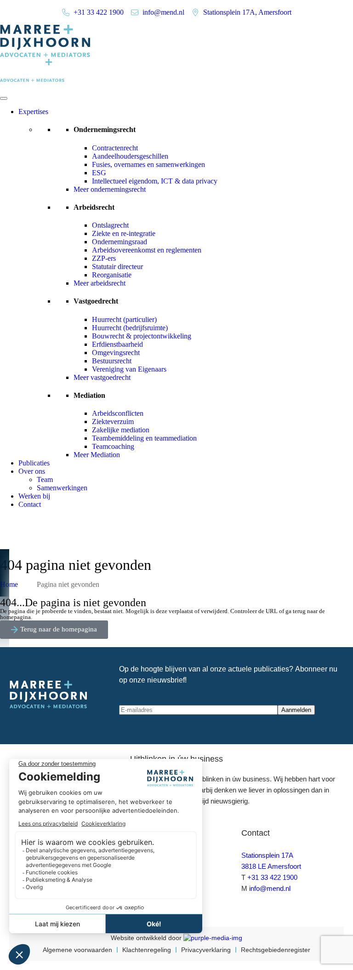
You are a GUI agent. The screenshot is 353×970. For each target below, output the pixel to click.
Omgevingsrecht (116, 352)
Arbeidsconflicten (117, 413)
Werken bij (34, 496)
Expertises (33, 111)
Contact (29, 504)
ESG (99, 173)
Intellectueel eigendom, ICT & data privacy (154, 181)
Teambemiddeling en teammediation (144, 438)
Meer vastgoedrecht (102, 377)
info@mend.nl (269, 888)
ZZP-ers (104, 258)
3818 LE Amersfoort (271, 866)
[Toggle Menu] (3, 98)
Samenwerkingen (62, 488)
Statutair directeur (117, 266)
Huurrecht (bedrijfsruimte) (130, 328)
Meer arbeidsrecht (99, 283)
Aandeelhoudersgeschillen (130, 156)
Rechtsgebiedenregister (275, 949)
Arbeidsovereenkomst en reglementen (146, 250)
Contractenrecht (115, 148)
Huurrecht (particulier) (124, 319)
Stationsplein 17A (267, 855)
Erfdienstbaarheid (117, 344)
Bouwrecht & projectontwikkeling (141, 336)
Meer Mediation (97, 455)
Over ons (31, 471)
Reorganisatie (111, 275)
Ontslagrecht (110, 225)
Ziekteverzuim (113, 421)
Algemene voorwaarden (77, 949)
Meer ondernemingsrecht (110, 189)
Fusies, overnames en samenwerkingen (148, 164)
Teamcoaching (113, 446)
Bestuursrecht (111, 361)
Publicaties (34, 463)
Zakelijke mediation (120, 430)
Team (45, 479)
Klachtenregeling (146, 949)
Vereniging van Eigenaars (129, 369)
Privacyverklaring (206, 949)
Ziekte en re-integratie (123, 233)
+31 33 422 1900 (272, 877)
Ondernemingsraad (119, 242)
